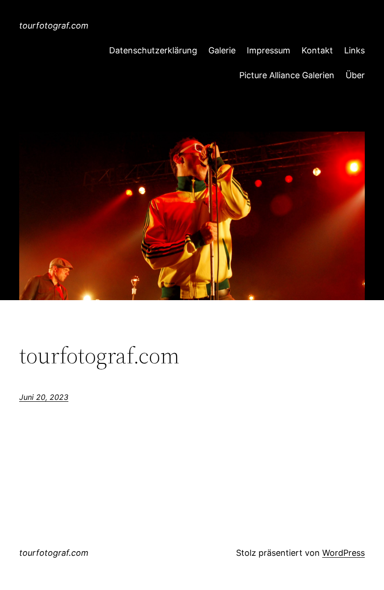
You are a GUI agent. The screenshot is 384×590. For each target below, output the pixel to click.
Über (355, 75)
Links (354, 50)
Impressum (268, 50)
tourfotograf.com (54, 25)
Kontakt (317, 50)
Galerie (222, 50)
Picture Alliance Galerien (286, 75)
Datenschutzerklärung (153, 50)
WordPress (343, 553)
